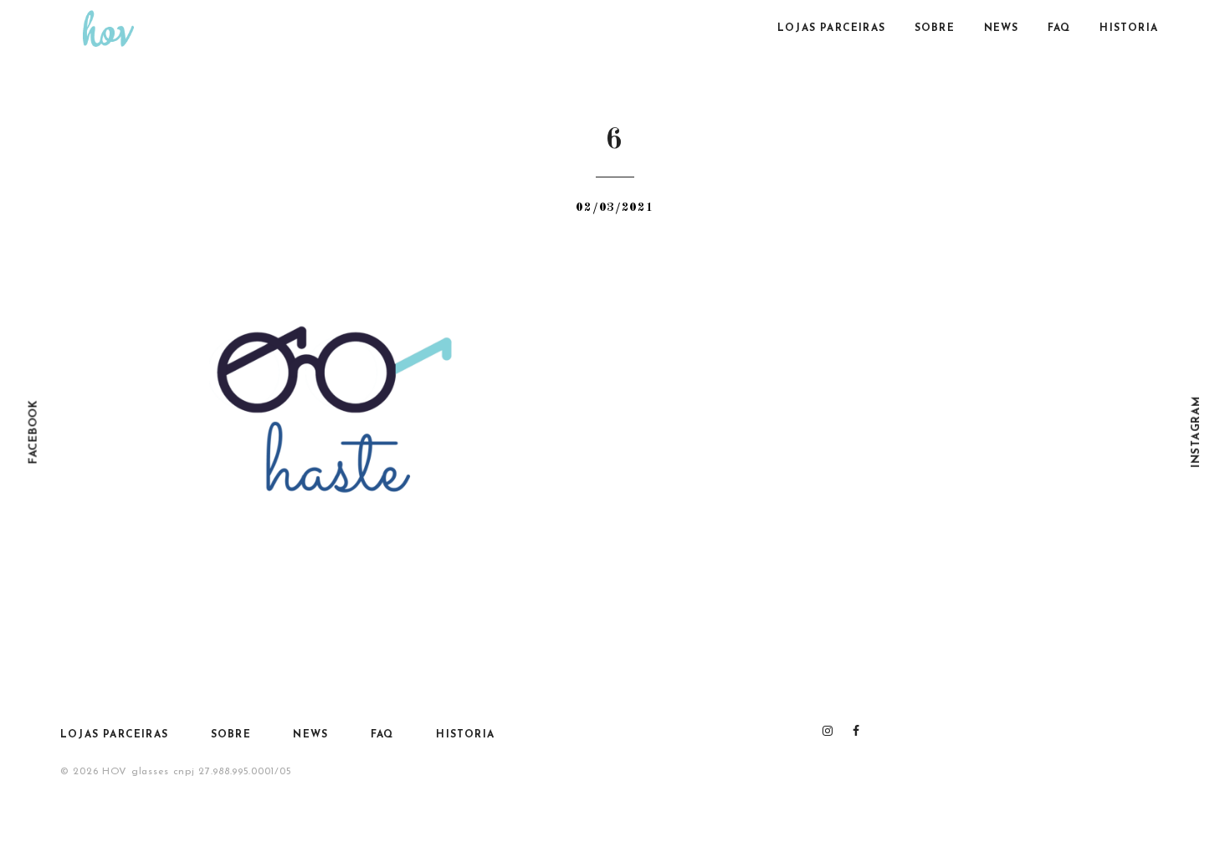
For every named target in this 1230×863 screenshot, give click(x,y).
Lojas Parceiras (831, 28)
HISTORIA (1128, 28)
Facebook (33, 431)
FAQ (1059, 28)
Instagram (1196, 431)
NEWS (1001, 28)
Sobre (935, 28)
